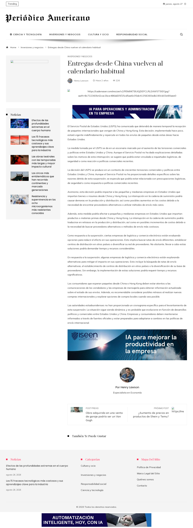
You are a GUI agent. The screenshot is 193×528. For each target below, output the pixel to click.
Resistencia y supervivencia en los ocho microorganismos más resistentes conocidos (44, 205)
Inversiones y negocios (80, 56)
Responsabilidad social (93, 483)
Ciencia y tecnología (92, 490)
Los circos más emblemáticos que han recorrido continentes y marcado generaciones (43, 181)
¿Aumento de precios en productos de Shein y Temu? (151, 412)
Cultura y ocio (88, 465)
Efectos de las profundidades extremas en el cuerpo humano (41, 125)
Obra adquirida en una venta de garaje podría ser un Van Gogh (104, 414)
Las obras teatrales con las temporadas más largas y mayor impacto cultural (44, 161)
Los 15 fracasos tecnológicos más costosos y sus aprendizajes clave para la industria (43, 143)
